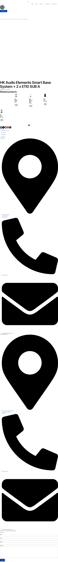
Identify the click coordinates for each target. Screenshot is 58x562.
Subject (1, 541)
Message (1, 545)
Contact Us (3, 136)
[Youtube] (6, 127)
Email (1, 538)
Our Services (3, 132)
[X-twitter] (3, 127)
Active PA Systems (6, 19)
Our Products (3, 134)
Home (1, 19)
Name (1, 534)
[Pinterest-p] (8, 127)
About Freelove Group (5, 130)
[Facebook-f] (1, 127)
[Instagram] (10, 127)
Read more (16, 105)
